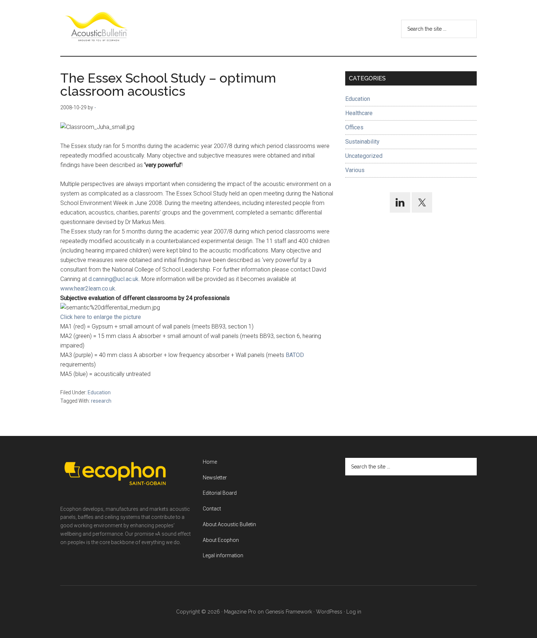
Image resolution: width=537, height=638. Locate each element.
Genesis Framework (288, 612)
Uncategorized (363, 155)
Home (210, 462)
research (101, 401)
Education (99, 392)
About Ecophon (221, 540)
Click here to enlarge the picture (100, 317)
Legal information (223, 555)
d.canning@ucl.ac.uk (113, 279)
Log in (353, 612)
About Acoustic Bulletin (229, 524)
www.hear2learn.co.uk (87, 288)
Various (355, 170)
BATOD (295, 355)
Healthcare (359, 113)
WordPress (329, 612)
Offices (354, 127)
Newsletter (215, 478)
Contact (212, 509)
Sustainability (362, 141)
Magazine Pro (240, 612)
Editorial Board (220, 493)
